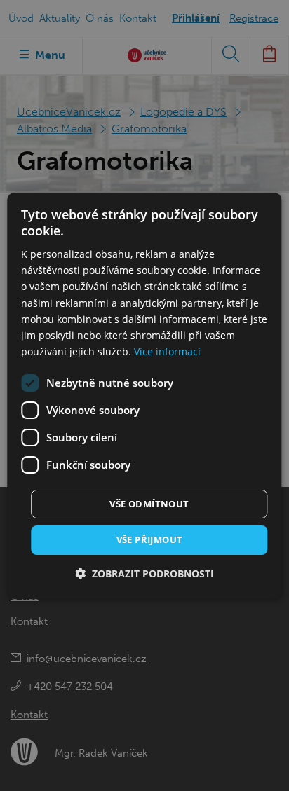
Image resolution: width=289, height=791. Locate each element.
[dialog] (144, 395)
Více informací (167, 351)
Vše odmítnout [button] (149, 503)
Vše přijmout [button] (149, 539)
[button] (144, 573)
